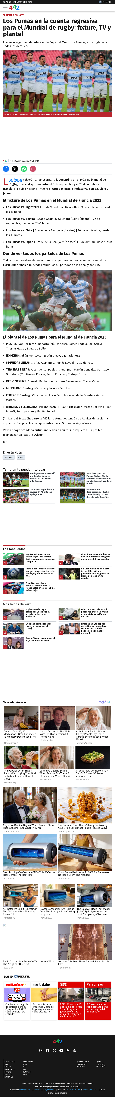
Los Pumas (8, 457)
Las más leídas (14, 549)
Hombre (7, 1072)
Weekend (8, 1075)
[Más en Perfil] (21, 977)
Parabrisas (8, 1077)
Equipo (98, 1062)
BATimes (26, 1075)
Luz (24, 1067)
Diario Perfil (9, 1062)
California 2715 (25, 1090)
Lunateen (27, 1072)
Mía (24, 1069)
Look (25, 1064)
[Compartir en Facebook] (6, 169)
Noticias (7, 1067)
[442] (57, 1041)
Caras (6, 1064)
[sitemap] (74, 1050)
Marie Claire (9, 1069)
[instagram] (40, 1051)
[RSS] (68, 1050)
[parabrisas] (98, 985)
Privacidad (81, 1067)
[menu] (5, 8)
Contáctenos (82, 1064)
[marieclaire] (44, 985)
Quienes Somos (83, 1062)
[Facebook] (47, 1051)
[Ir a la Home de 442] (14, 9)
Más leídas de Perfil (17, 604)
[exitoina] (17, 985)
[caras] (71, 985)
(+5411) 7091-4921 (73, 1090)
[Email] (33, 169)
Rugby (21, 457)
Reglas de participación (101, 1065)
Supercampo (28, 1062)
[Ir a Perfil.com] (105, 2)
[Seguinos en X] (54, 1051)
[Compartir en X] (15, 169)
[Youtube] (61, 1050)
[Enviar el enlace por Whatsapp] (24, 169)
